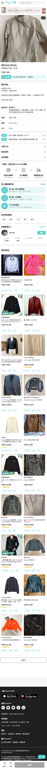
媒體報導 (22, 742)
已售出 (29, 765)
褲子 (32, 219)
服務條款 (18, 734)
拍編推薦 (15, 742)
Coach (3, 725)
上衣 (18, 219)
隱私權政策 (25, 734)
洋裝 (10, 219)
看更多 (23, 660)
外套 (14, 118)
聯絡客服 (11, 734)
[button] (6, 239)
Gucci (8, 725)
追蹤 (41, 233)
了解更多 (43, 184)
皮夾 (27, 722)
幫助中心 (4, 734)
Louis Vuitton (16, 725)
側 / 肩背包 (21, 722)
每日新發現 (4, 722)
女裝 (10, 118)
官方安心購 (13, 722)
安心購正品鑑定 (6, 742)
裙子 (25, 219)
